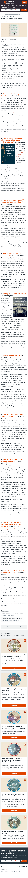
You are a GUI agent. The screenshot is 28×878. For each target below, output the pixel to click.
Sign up (23, 9)
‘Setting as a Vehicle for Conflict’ (14, 293)
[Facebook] (24, 866)
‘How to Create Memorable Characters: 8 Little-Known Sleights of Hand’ (11, 140)
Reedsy (7, 869)
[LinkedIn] (22, 866)
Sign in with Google (9, 9)
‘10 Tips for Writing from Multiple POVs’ (11, 254)
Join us (24, 2)
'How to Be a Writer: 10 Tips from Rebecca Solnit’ (12, 571)
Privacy (7, 871)
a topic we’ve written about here (14, 529)
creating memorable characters (19, 154)
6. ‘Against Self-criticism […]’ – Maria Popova (13, 63)
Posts (2, 14)
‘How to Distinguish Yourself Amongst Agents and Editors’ (12, 201)
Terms (2, 871)
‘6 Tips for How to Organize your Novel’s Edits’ (13, 95)
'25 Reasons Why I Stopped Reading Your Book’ (11, 460)
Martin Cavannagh (11, 39)
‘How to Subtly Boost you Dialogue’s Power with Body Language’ (11, 524)
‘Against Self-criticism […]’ (12, 355)
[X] (17, 866)
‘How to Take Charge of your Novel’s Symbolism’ (12, 415)
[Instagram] (20, 866)
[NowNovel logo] (5, 2)
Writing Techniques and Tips (12, 14)
